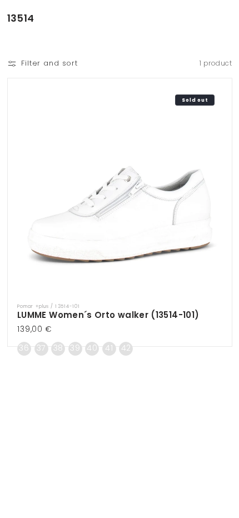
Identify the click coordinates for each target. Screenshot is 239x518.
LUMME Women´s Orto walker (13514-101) (108, 314)
